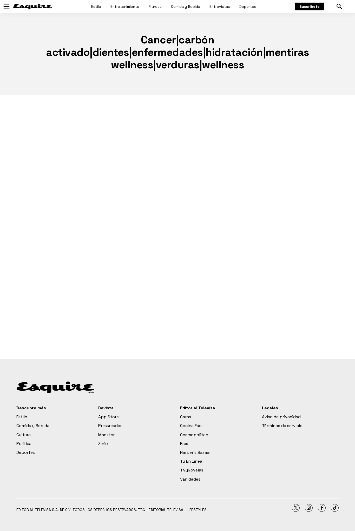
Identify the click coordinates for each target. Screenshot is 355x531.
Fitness (155, 6)
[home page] (32, 6)
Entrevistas (219, 6)
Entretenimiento (124, 6)
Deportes (247, 6)
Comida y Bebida (185, 6)
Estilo (96, 6)
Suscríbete (309, 6)
